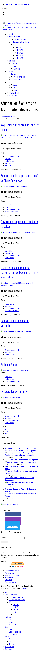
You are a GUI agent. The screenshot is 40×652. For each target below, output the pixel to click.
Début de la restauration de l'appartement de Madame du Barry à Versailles (19, 272)
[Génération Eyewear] (9, 504)
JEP (14, 44)
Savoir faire (16, 68)
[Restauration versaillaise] (11, 397)
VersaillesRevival (11, 420)
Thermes (15, 90)
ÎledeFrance (9, 161)
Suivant (8, 431)
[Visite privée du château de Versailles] (16, 331)
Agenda (13, 74)
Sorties (11, 71)
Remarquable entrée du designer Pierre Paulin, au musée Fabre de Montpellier (21, 449)
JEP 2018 (20, 58)
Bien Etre (11, 82)
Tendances (12, 60)
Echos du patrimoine (19, 76)
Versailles (8, 163)
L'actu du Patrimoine (15, 36)
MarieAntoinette (11, 212)
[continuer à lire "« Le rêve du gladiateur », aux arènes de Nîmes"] (22, 473)
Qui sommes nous (12, 571)
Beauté (15, 85)
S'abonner (9, 577)
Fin (6, 433)
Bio (14, 87)
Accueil (11, 34)
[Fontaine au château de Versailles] (14, 370)
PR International (14, 93)
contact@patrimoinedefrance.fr (17, 4)
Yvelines (8, 165)
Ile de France (10, 304)
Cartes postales (17, 79)
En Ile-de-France (9, 364)
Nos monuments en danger (21, 42)
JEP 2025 (20, 47)
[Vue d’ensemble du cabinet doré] (14, 186)
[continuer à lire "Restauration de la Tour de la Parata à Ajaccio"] (22, 496)
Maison (15, 63)
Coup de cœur (13, 95)
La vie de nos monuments (20, 39)
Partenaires (9, 573)
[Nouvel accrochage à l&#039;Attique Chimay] (18, 232)
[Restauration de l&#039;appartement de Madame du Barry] (20, 285)
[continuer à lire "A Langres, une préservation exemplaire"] (21, 462)
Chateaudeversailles (12, 156)
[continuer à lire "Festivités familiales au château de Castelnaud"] (22, 484)
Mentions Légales (12, 575)
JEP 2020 (20, 52)
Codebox (23, 588)
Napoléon (9, 253)
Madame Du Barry (12, 311)
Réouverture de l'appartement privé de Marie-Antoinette (19, 177)
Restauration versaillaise (14, 391)
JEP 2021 (20, 50)
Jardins (15, 66)
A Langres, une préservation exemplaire (21, 459)
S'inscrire (8, 580)
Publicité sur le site (12, 582)
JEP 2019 (20, 55)
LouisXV (8, 159)
